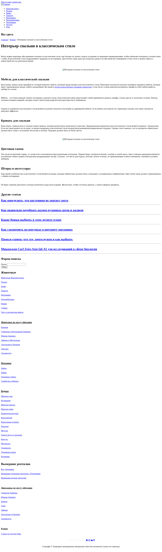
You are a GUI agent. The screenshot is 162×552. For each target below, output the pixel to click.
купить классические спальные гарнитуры (73, 87)
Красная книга (12, 9)
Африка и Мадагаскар (10, 340)
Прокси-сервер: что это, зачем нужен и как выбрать (37, 239)
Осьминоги (6, 448)
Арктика (4, 349)
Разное (13, 40)
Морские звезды (8, 405)
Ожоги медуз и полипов (11, 435)
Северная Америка (9, 493)
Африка (4, 510)
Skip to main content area (11, 2)
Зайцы (4, 368)
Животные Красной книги (12, 278)
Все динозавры (7, 469)
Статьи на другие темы (11, 534)
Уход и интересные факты (12, 312)
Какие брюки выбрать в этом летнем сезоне (31, 219)
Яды (8, 27)
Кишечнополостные (9, 413)
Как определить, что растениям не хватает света (34, 200)
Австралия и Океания (10, 345)
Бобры (4, 373)
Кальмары (5, 456)
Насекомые (11, 18)
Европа (4, 501)
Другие (9, 25)
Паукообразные (12, 20)
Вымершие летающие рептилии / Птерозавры (20, 474)
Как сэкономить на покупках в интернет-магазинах (37, 229)
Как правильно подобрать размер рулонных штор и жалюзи (42, 210)
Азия (3, 506)
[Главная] (5, 4)
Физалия (4, 426)
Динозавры (11, 22)
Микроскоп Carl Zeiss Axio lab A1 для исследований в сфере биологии (49, 249)
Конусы (4, 439)
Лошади (9, 15)
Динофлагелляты (8, 452)
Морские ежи (7, 396)
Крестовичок (6, 418)
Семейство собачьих (10, 381)
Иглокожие (6, 400)
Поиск (4, 264)
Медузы (4, 431)
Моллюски (5, 444)
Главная (4, 40)
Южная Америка (8, 336)
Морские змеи (7, 409)
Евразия (4, 327)
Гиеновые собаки (8, 377)
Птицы (9, 11)
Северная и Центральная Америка (16, 332)
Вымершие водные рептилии (13, 478)
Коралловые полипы (10, 422)
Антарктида (6, 519)
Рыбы (8, 13)
